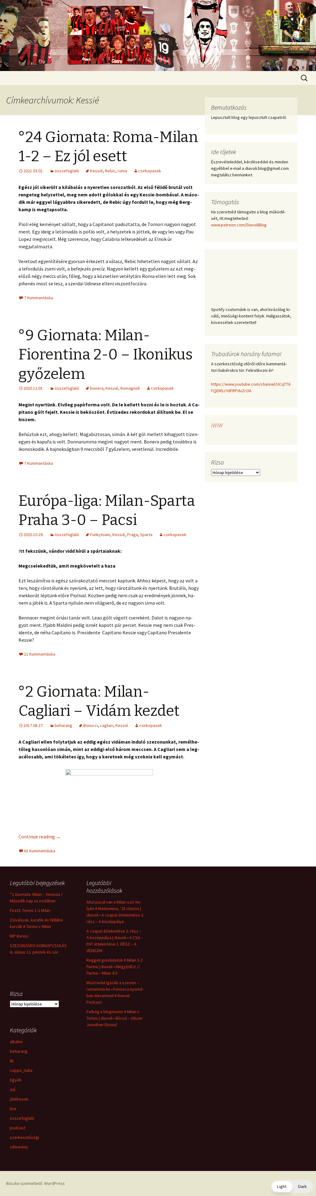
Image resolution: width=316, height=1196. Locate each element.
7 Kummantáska (38, 297)
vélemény (19, 1147)
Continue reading (40, 836)
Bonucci (90, 725)
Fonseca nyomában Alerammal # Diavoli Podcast (114, 995)
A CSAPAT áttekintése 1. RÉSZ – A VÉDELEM (113, 944)
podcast (17, 1128)
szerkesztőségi (24, 1137)
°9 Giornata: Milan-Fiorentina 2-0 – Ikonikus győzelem (106, 354)
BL (12, 1061)
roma (122, 171)
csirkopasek (149, 171)
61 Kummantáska (39, 851)
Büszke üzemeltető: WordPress (35, 1183)
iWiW (217, 425)
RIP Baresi (19, 936)
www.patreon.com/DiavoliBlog (239, 225)
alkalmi (16, 1041)
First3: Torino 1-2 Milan (30, 910)
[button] (292, 1186)
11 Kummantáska (39, 654)
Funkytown (100, 534)
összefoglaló (67, 171)
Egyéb (16, 1080)
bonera (96, 388)
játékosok (19, 1099)
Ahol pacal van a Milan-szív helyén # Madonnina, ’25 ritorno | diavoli (113, 908)
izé (12, 1089)
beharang (63, 725)
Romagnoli (130, 388)
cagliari (106, 725)
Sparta (146, 534)
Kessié (96, 171)
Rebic (110, 171)
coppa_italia (21, 1070)
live (13, 1108)
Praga (132, 534)
